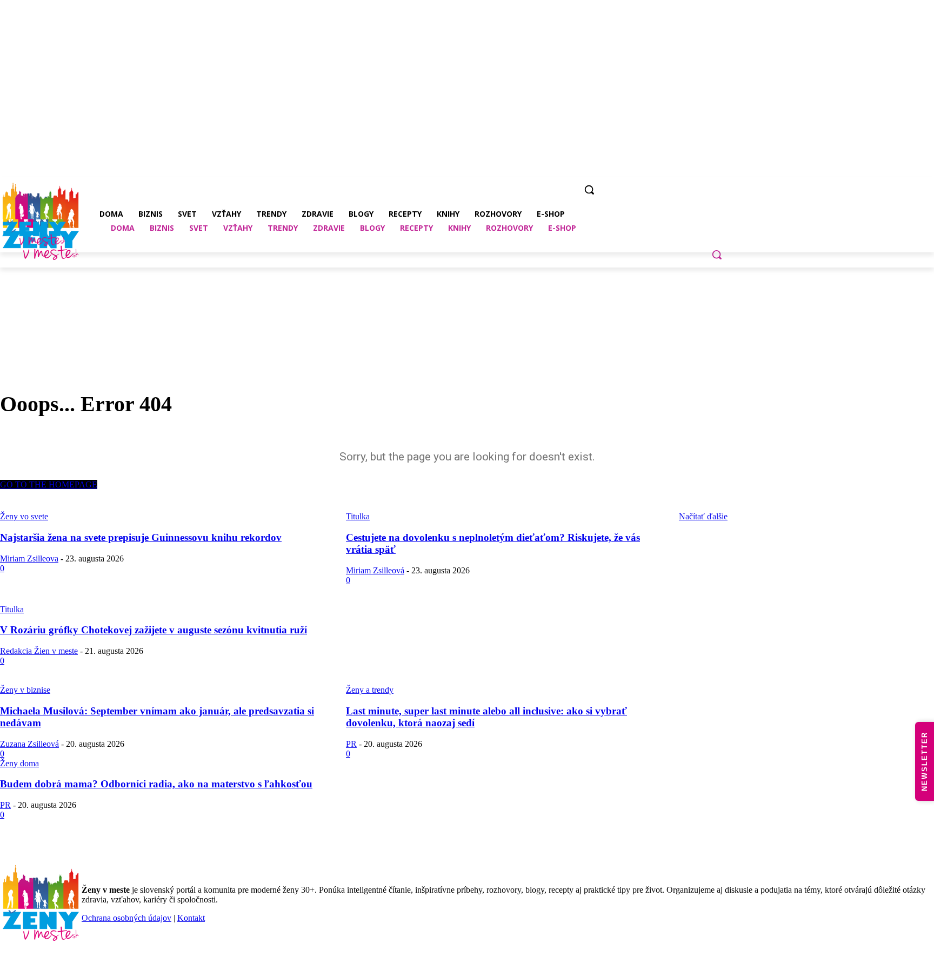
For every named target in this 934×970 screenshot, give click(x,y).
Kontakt (191, 917)
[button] (717, 254)
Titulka (12, 609)
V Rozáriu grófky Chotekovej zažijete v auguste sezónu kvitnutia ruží (153, 629)
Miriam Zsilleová (375, 570)
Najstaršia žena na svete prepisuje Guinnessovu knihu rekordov (141, 537)
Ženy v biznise (25, 689)
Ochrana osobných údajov (126, 917)
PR (351, 743)
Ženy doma (19, 763)
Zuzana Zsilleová (29, 743)
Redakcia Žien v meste (39, 650)
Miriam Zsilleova (29, 558)
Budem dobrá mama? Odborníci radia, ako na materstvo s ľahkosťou (156, 784)
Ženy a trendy (369, 689)
